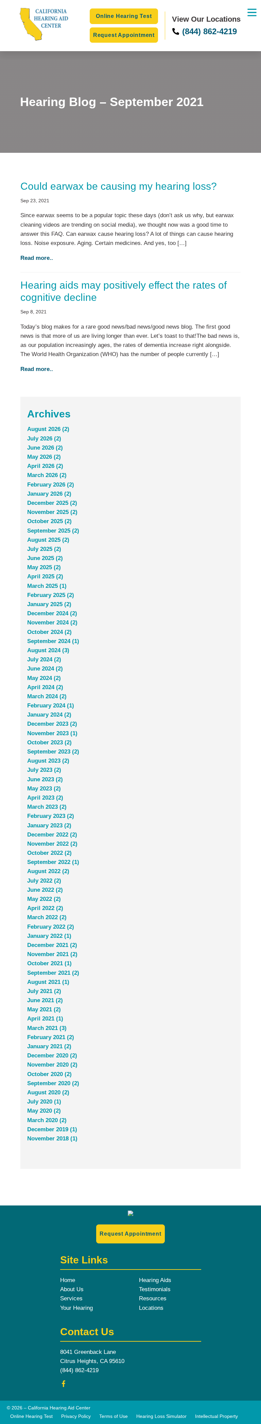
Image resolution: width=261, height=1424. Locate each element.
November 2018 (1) (52, 1138)
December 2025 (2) (52, 503)
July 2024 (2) (44, 659)
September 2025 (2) (53, 531)
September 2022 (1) (53, 862)
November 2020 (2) (52, 1064)
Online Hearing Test (124, 16)
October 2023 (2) (49, 742)
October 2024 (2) (49, 632)
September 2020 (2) (53, 1083)
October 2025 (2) (49, 521)
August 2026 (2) (48, 429)
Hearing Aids (155, 1280)
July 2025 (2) (44, 549)
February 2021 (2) (50, 1037)
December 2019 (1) (52, 1129)
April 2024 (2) (45, 687)
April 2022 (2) (45, 908)
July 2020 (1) (44, 1101)
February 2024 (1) (50, 705)
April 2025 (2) (45, 576)
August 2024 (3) (48, 650)
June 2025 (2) (45, 558)
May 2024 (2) (44, 678)
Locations (151, 1308)
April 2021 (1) (45, 1018)
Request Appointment (124, 35)
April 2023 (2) (45, 797)
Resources (153, 1298)
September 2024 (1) (53, 641)
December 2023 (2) (52, 724)
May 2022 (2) (44, 899)
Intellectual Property (216, 1416)
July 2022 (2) (44, 881)
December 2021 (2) (52, 945)
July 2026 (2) (44, 438)
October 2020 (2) (49, 1074)
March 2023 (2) (47, 807)
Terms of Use (113, 1416)
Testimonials (155, 1289)
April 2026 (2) (45, 466)
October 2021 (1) (49, 963)
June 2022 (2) (45, 890)
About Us (72, 1289)
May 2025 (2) (44, 567)
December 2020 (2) (52, 1055)
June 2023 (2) (45, 779)
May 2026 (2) (44, 457)
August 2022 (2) (48, 871)
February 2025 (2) (50, 595)
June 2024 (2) (45, 668)
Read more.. (36, 258)
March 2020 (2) (47, 1120)
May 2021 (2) (44, 1009)
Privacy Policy (76, 1416)
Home (67, 1280)
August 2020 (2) (48, 1092)
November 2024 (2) (52, 622)
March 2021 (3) (47, 1028)
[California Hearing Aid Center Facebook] (63, 1385)
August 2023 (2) (48, 761)
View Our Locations (206, 19)
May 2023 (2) (44, 788)
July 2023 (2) (44, 770)
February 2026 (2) (50, 484)
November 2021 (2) (52, 954)
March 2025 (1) (47, 586)
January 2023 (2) (49, 825)
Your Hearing (76, 1308)
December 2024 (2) (52, 613)
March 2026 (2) (47, 475)
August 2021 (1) (48, 982)
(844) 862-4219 (208, 31)
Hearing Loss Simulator (161, 1416)
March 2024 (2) (47, 696)
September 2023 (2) (53, 751)
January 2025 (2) (49, 604)
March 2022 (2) (47, 917)
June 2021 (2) (45, 1000)
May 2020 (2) (44, 1111)
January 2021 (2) (49, 1046)
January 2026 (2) (49, 494)
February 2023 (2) (50, 816)
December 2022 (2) (52, 834)
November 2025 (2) (52, 512)
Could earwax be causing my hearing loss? (118, 186)
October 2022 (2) (49, 853)
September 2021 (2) (53, 973)
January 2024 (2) (49, 714)
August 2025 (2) (48, 540)
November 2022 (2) (52, 844)
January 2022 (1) (49, 936)
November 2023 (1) (52, 733)
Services (71, 1298)
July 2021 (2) (44, 991)
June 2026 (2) (45, 448)
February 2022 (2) (50, 927)
